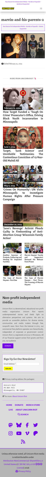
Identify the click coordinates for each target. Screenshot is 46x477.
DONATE (8, 346)
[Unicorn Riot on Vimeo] (27, 433)
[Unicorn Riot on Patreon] (35, 433)
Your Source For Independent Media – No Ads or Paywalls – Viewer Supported (23, 28)
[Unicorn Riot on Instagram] (10, 433)
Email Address (10, 364)
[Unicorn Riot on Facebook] (27, 425)
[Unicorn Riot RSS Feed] (23, 441)
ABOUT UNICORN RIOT (26, 410)
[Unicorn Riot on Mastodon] (10, 425)
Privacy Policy (24, 471)
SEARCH (24, 414)
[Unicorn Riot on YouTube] (19, 433)
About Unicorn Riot (19, 396)
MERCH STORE (33, 405)
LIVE (11, 410)
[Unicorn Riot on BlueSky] (19, 425)
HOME (9, 405)
